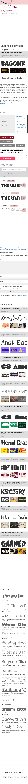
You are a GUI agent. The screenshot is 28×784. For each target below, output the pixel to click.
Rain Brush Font (8, 700)
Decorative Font (13, 249)
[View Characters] (24, 185)
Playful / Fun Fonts (5, 11)
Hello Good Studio (16, 308)
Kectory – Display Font (6, 482)
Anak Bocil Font (4, 333)
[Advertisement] (14, 28)
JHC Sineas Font (14, 606)
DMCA (16, 776)
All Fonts (16, 777)
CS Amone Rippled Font (6, 357)
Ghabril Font (12, 727)
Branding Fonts (8, 435)
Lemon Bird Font (13, 595)
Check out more (7, 141)
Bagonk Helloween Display (15, 248)
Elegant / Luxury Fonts (17, 310)
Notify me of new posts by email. (10, 289)
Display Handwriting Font (14, 643)
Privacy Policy (23, 776)
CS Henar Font (14, 680)
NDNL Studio (16, 482)
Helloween (23, 249)
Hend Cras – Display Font (7, 432)
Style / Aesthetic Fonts (11, 10)
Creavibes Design (18, 432)
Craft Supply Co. (17, 357)
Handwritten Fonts (5, 311)
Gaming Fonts (15, 483)
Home (2, 10)
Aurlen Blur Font (14, 616)
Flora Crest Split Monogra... (14, 633)
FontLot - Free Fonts (14, 772)
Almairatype (15, 458)
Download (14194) (8, 137)
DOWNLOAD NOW (7, 158)
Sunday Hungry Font (5, 458)
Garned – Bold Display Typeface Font (9, 532)
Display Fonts (17, 55)
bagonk (6, 248)
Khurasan (12, 333)
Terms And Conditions (7, 777)
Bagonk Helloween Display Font (8, 52)
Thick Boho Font (9, 671)
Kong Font (19, 52)
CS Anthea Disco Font (14, 652)
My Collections (7, 3)
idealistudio (11, 382)
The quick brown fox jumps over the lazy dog (13, 185)
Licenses (10, 776)
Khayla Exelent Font (5, 308)
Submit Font (24, 777)
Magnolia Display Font (14, 662)
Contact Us (3, 776)
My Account (15, 1)
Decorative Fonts (9, 55)
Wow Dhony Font (14, 625)
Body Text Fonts (9, 535)
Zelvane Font (4, 382)
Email (2, 281)
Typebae (21, 532)
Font (18, 249)
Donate (21, 145)
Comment (2, 259)
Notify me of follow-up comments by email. (12, 286)
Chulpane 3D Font (14, 690)
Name (2, 276)
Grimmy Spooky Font (14, 709)
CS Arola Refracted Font (6, 406)
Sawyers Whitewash (14, 719)
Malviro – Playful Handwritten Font (9, 506)
